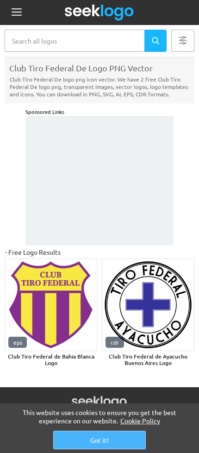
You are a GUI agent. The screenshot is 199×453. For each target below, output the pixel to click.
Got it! (99, 440)
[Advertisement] (99, 180)
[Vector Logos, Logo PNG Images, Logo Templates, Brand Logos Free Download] (99, 12)
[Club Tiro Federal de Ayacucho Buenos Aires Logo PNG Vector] (148, 304)
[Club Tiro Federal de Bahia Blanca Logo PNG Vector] (51, 304)
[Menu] (16, 12)
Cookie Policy (140, 420)
